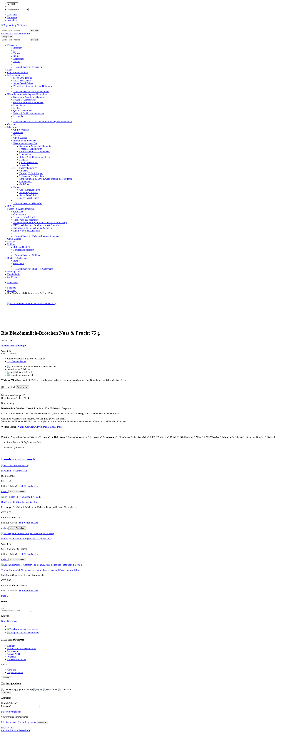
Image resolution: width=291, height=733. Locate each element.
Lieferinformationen (16, 659)
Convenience (25, 181)
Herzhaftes (18, 58)
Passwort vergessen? (11, 711)
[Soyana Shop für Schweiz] (14, 25)
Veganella (18, 116)
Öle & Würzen (20, 138)
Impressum (12, 651)
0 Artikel (5, 33)
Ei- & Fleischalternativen (25, 168)
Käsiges (17, 56)
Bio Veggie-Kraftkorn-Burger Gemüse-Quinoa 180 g (26, 538)
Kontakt (11, 645)
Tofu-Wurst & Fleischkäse (31, 176)
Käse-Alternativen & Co (25, 143)
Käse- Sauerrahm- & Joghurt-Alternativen (27, 94)
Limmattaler (19, 105)
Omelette (11, 124)
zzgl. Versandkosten (16, 361)
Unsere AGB (13, 654)
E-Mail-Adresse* (9, 703)
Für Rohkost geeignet (23, 249)
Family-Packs (13, 274)
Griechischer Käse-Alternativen (28, 102)
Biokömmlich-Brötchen (24, 140)
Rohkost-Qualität (21, 247)
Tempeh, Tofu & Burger (31, 173)
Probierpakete (13, 271)
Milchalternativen (15, 75)
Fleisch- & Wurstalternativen (21, 209)
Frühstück (12, 45)
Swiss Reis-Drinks (22, 80)
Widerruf (11, 656)
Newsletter (12, 282)
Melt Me (17, 108)
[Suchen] (31, 611)
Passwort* (6, 706)
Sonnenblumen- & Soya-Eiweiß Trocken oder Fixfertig (45, 179)
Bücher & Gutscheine (17, 258)
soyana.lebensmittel (28, 629)
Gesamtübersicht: (27, 67)
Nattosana (18, 132)
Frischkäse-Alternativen (24, 99)
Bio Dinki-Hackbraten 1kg (14, 470)
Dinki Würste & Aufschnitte (26, 230)
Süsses (16, 61)
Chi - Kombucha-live (17, 72)
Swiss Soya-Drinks (22, 78)
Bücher (16, 260)
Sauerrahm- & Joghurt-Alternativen (30, 97)
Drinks (16, 53)
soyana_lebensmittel (29, 632)
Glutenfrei (12, 127)
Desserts (17, 135)
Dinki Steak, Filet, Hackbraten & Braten (32, 228)
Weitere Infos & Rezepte (13, 345)
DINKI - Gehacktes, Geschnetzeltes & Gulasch (36, 225)
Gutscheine (18, 263)
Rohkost (11, 244)
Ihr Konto (12, 17)
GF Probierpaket (21, 129)
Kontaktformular (9, 621)
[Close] (2, 608)
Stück (12, 387)
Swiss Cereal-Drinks (23, 83)
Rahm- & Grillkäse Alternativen (28, 113)
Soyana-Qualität (15, 672)
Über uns (11, 669)
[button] (145, 459)
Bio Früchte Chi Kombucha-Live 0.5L (19, 502)
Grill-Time (24, 184)
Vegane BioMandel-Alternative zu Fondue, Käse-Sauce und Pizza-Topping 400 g (40, 570)
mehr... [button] (4, 491)
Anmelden (12, 20)
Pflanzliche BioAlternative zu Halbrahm (32, 86)
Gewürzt (29, 427)
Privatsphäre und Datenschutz (21, 648)
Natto (10, 69)
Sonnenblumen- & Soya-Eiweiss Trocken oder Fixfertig (40, 222)
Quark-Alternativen (22, 110)
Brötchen (17, 48)
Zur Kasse (12, 14)
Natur (21, 427)
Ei (14, 50)
